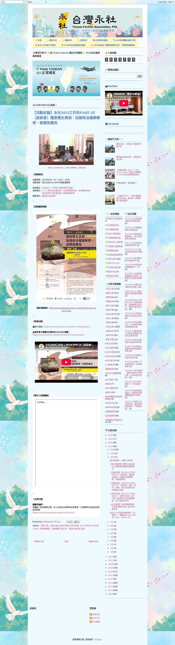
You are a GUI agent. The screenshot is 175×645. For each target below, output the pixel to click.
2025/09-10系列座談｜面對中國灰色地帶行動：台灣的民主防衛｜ (134, 373)
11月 (112, 453)
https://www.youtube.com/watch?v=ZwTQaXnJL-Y (67, 327)
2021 (110, 560)
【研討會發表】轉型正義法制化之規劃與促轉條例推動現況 (122, 466)
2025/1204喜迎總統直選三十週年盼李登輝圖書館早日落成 (133, 392)
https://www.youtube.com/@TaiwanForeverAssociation (58, 335)
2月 (112, 548)
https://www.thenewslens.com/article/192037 (54, 512)
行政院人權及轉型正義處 (62, 188)
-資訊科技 (109, 335)
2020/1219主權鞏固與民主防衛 (133, 228)
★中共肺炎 (110, 380)
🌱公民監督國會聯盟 (114, 255)
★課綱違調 (110, 411)
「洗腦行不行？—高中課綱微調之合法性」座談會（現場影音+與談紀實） (128, 198)
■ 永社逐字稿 (110, 360)
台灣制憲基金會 (70, 190)
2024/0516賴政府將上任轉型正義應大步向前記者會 (133, 333)
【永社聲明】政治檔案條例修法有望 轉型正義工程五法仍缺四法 (122, 506)
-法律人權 (44, 525)
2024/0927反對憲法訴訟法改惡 (133, 356)
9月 (112, 522)
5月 (112, 537)
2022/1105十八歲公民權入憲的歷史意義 (133, 292)
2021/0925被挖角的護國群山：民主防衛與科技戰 (133, 236)
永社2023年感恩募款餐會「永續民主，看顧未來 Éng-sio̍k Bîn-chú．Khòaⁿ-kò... (123, 515)
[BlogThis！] (70, 521)
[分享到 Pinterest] (78, 521)
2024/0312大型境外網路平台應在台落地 (133, 314)
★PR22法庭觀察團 (113, 373)
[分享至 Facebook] (75, 521)
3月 (112, 544)
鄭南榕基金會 (69, 193)
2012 (110, 594)
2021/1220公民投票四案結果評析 (133, 244)
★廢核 (108, 384)
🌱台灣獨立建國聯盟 (114, 246)
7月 (112, 529)
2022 (110, 557)
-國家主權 (109, 293)
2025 (110, 439)
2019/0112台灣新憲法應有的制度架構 (133, 220)
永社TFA (96, 618)
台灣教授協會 (84, 190)
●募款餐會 (109, 369)
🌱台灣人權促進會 (113, 234)
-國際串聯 (109, 297)
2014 (110, 586)
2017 (110, 575)
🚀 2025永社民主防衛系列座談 (73, 45)
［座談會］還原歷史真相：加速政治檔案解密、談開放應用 (66, 168)
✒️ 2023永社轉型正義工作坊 (124, 40)
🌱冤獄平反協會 (112, 272)
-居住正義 (109, 305)
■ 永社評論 (74, 525)
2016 (110, 579)
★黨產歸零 (110, 416)
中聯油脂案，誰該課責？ (126, 183)
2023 (110, 446)
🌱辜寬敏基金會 (112, 250)
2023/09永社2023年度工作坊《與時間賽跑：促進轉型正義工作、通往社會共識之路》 (133, 304)
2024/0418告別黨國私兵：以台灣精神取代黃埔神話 (133, 324)
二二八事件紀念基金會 (51, 190)
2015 (110, 583)
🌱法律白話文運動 (113, 259)
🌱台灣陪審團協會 (113, 238)
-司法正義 (109, 289)
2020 (110, 564)
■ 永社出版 (109, 343)
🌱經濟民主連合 (112, 276)
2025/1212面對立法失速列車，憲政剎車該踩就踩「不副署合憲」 (133, 405)
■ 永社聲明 (109, 348)
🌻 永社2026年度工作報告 (45, 45)
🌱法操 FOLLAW (112, 263)
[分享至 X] (73, 521)
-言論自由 (109, 331)
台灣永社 (46, 188)
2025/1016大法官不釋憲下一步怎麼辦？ (133, 383)
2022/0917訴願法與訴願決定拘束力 (133, 286)
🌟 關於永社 (52, 40)
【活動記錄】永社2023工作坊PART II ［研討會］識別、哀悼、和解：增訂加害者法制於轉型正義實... (123, 486)
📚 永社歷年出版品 (100, 40)
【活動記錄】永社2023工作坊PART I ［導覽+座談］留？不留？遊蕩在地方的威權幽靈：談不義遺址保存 (122, 497)
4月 (112, 541)
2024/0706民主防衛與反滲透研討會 (133, 341)
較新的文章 (39, 541)
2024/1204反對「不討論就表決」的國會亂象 (133, 364)
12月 (112, 449)
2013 (110, 590)
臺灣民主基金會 (49, 196)
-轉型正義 (109, 339)
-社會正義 (53, 525)
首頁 (66, 541)
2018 (110, 571)
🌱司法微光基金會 (113, 267)
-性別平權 (109, 310)
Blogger (98, 639)
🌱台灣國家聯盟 (112, 229)
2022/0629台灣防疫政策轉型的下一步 (133, 266)
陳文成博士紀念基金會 (51, 193)
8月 (112, 526)
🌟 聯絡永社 (67, 40)
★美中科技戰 (110, 407)
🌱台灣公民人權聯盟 (114, 242)
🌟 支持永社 (82, 40)
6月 (112, 533)
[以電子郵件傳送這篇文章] (68, 521)
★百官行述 (110, 403)
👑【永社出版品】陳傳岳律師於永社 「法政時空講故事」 (113, 45)
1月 (112, 552)
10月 (112, 457)
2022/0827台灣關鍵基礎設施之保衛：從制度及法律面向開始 (133, 275)
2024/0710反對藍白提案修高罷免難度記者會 (133, 348)
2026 (110, 435)
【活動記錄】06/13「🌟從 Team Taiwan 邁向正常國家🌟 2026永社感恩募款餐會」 (128, 172)
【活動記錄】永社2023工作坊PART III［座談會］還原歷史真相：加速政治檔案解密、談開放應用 (122, 475)
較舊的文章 (93, 541)
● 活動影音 (109, 365)
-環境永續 (109, 322)
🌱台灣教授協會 (112, 225)
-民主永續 (109, 314)
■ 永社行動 (63, 525)
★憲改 (108, 392)
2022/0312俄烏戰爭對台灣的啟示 (133, 259)
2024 (110, 442)
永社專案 (96, 622)
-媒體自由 (109, 301)
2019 (110, 568)
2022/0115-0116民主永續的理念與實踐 (133, 250)
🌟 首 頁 (38, 40)
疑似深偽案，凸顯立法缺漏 (121, 460)
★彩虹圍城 (110, 388)
